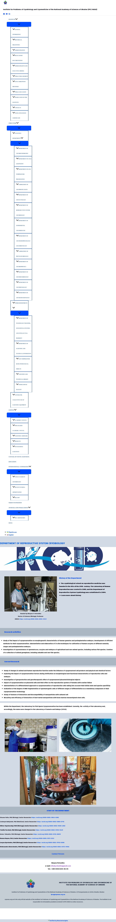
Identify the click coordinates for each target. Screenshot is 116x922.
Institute (12, 19)
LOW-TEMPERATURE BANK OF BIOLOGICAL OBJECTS (23, 364)
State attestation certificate (19, 115)
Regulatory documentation (18, 58)
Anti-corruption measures (19, 84)
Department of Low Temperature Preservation (23, 174)
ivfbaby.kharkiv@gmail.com (61, 865)
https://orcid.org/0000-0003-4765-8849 (47, 834)
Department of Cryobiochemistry (22, 151)
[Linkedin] (14, 912)
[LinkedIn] (9, 14)
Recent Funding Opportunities (19, 490)
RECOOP (17, 497)
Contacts (18, 107)
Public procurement (21, 76)
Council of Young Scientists (19, 456)
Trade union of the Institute (20, 100)
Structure (12, 123)
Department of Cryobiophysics (22, 264)
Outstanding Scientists (18, 449)
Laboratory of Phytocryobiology (22, 254)
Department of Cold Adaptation (23, 161)
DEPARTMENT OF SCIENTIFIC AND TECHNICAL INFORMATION (23, 348)
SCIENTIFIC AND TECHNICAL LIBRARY (22, 377)
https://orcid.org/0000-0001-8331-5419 (32, 619)
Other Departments (21, 303)
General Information (17, 32)
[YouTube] (7, 14)
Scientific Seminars (21, 436)
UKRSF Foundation (15, 502)
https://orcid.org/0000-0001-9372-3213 (40, 838)
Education (12, 461)
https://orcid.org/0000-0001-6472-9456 (55, 846)
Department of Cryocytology (22, 197)
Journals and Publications (18, 507)
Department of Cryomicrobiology (22, 274)
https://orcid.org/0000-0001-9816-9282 (45, 817)
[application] (16, 19)
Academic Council (21, 420)
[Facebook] (4, 14)
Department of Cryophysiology (22, 285)
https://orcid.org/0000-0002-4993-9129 (49, 830)
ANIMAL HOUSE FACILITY (21, 387)
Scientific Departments (17, 136)
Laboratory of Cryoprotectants (22, 187)
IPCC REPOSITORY (20, 517)
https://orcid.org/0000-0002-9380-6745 (50, 821)
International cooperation (19, 466)
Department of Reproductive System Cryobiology (23, 210)
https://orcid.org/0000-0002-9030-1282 (51, 825)
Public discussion (20, 92)
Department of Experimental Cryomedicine (22, 225)
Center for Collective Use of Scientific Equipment (19, 400)
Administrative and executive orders (20, 68)
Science (11, 410)
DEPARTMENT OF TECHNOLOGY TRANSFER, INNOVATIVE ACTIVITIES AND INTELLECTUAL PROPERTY (23, 328)
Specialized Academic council (18, 428)
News (10, 523)
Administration (20, 50)
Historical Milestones (17, 42)
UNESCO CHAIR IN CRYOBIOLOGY (19, 479)
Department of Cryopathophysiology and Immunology (23, 241)
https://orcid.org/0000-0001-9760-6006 (50, 842)
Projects (18, 441)
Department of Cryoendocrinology (22, 295)
